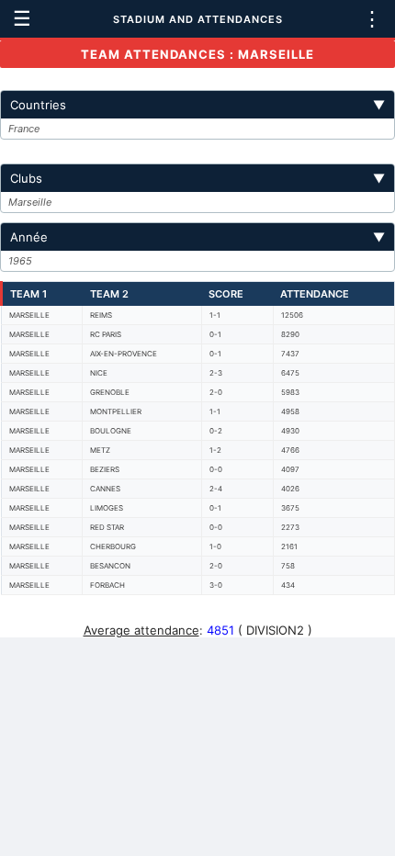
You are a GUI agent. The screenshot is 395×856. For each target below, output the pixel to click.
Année (197, 237)
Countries (197, 104)
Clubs (197, 178)
